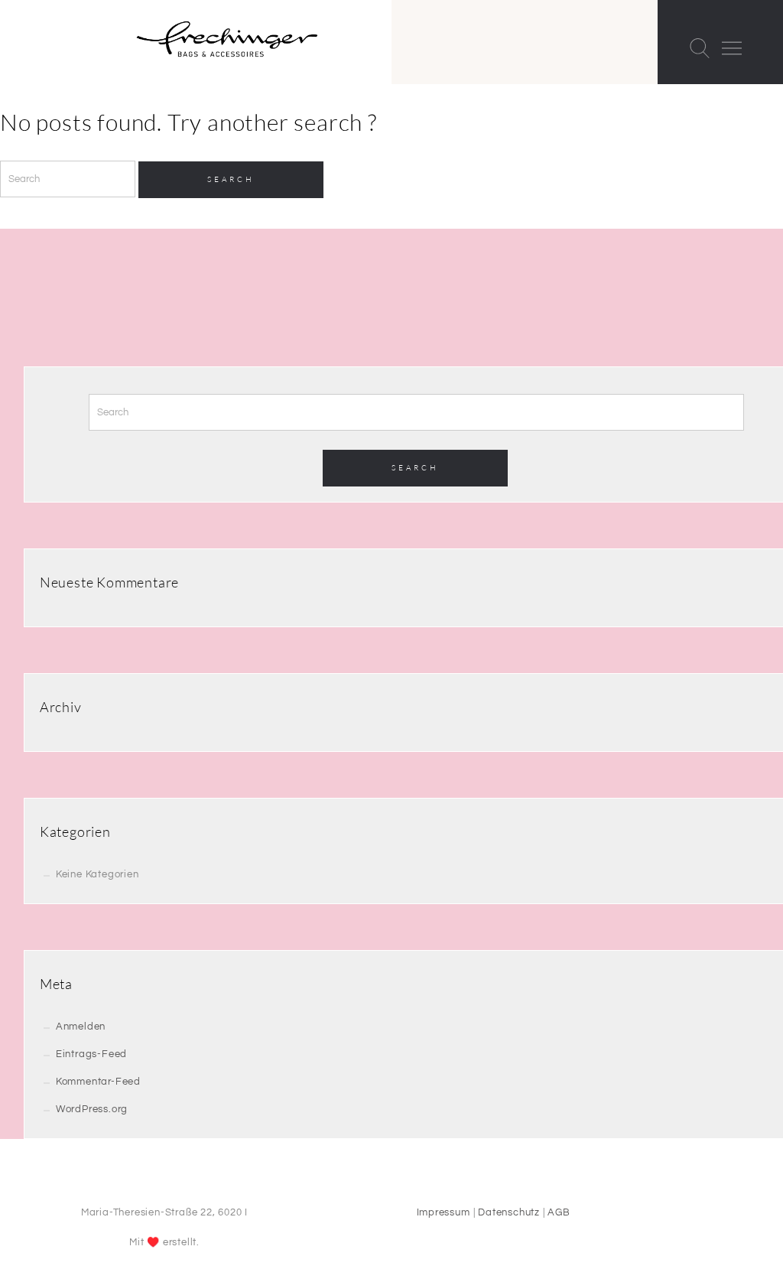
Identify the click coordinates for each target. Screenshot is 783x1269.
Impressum (443, 1212)
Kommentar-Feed (98, 1081)
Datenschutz (509, 1212)
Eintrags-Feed (91, 1054)
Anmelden (81, 1026)
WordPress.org (92, 1109)
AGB (558, 1212)
